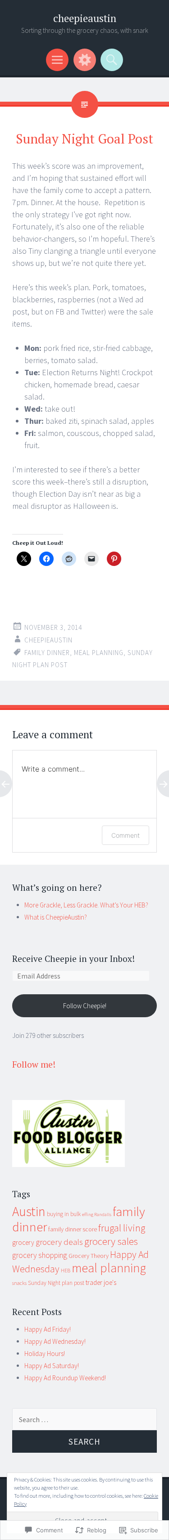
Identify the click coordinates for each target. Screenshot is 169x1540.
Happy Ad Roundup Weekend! (65, 1378)
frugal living (121, 1227)
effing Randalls (96, 1214)
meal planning (98, 652)
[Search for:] (84, 1419)
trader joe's (101, 1282)
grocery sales (111, 1241)
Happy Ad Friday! (47, 1329)
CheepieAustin (48, 640)
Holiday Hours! (44, 1353)
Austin (29, 1211)
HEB (65, 1270)
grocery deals (59, 1242)
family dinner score (72, 1229)
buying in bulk (64, 1214)
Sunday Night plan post (56, 1283)
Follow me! (33, 1064)
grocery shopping (39, 1255)
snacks (19, 1283)
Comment (125, 835)
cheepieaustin (84, 18)
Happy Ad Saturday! (51, 1365)
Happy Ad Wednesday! (55, 1341)
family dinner (47, 652)
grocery (23, 1242)
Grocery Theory (89, 1256)
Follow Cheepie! (84, 1005)
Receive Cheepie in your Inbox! (73, 958)
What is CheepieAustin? (55, 917)
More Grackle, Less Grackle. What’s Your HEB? (86, 905)
